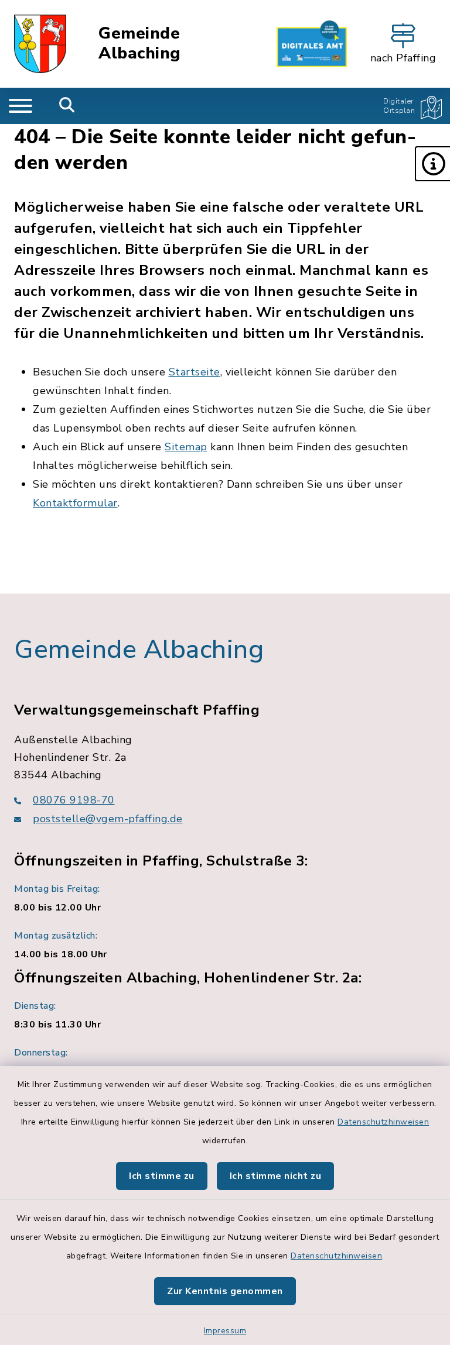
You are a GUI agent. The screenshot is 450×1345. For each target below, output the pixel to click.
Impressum (225, 1330)
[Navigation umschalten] (20, 106)
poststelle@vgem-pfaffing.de (108, 819)
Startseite (194, 372)
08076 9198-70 (74, 800)
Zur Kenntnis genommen (225, 1291)
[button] (432, 163)
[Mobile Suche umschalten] (67, 106)
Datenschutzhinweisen (383, 1121)
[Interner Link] (312, 43)
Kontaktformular (75, 503)
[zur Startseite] (40, 44)
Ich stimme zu (162, 1176)
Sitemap (186, 447)
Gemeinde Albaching (139, 43)
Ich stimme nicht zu (276, 1176)
